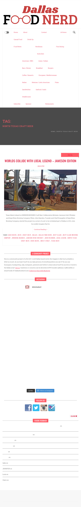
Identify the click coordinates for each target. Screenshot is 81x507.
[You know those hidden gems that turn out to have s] (32, 373)
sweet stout (45, 241)
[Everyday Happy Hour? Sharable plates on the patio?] (32, 363)
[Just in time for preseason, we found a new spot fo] (48, 344)
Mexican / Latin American (41, 82)
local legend (61, 238)
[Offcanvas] (7, 32)
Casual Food (18, 39)
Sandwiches (26, 90)
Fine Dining (60, 47)
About (25, 32)
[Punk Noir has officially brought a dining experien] (32, 344)
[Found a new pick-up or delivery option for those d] (48, 334)
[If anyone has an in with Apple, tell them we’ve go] (32, 382)
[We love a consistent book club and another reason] (48, 382)
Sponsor (28, 104)
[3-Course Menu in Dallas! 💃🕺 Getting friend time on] (32, 315)
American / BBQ (27, 61)
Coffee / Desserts (27, 75)
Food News (17, 47)
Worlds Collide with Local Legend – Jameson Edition (40, 160)
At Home (63, 32)
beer (19, 235)
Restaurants (49, 104)
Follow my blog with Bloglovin (39, 271)
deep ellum (57, 235)
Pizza (57, 82)
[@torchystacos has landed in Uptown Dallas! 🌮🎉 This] (48, 363)
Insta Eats (40, 54)
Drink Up (30, 39)
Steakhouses (26, 97)
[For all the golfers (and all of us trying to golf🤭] (32, 334)
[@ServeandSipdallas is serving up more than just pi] (32, 354)
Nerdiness (38, 47)
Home (16, 32)
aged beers (12, 235)
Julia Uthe (41, 166)
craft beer (27, 235)
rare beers (35, 241)
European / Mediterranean (48, 75)
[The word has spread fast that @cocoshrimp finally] (48, 373)
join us (17, 268)
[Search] (74, 32)
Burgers (50, 68)
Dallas (34, 235)
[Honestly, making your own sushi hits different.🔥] (32, 296)
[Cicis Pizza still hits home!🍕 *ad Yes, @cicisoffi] (48, 315)
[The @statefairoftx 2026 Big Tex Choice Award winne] (32, 325)
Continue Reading (40, 229)
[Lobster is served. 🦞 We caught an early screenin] (48, 354)
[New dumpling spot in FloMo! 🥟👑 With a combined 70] (48, 306)
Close (73, 416)
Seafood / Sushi (41, 90)
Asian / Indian (43, 61)
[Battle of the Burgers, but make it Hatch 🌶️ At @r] (48, 325)
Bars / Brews (26, 68)
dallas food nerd (45, 235)
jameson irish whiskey (34, 238)
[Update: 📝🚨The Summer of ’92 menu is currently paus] (32, 306)
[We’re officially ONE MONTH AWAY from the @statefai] (48, 296)
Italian (24, 82)
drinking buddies (18, 238)
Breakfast (39, 68)
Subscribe (17, 104)
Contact (44, 32)
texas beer (55, 241)
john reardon (50, 238)
